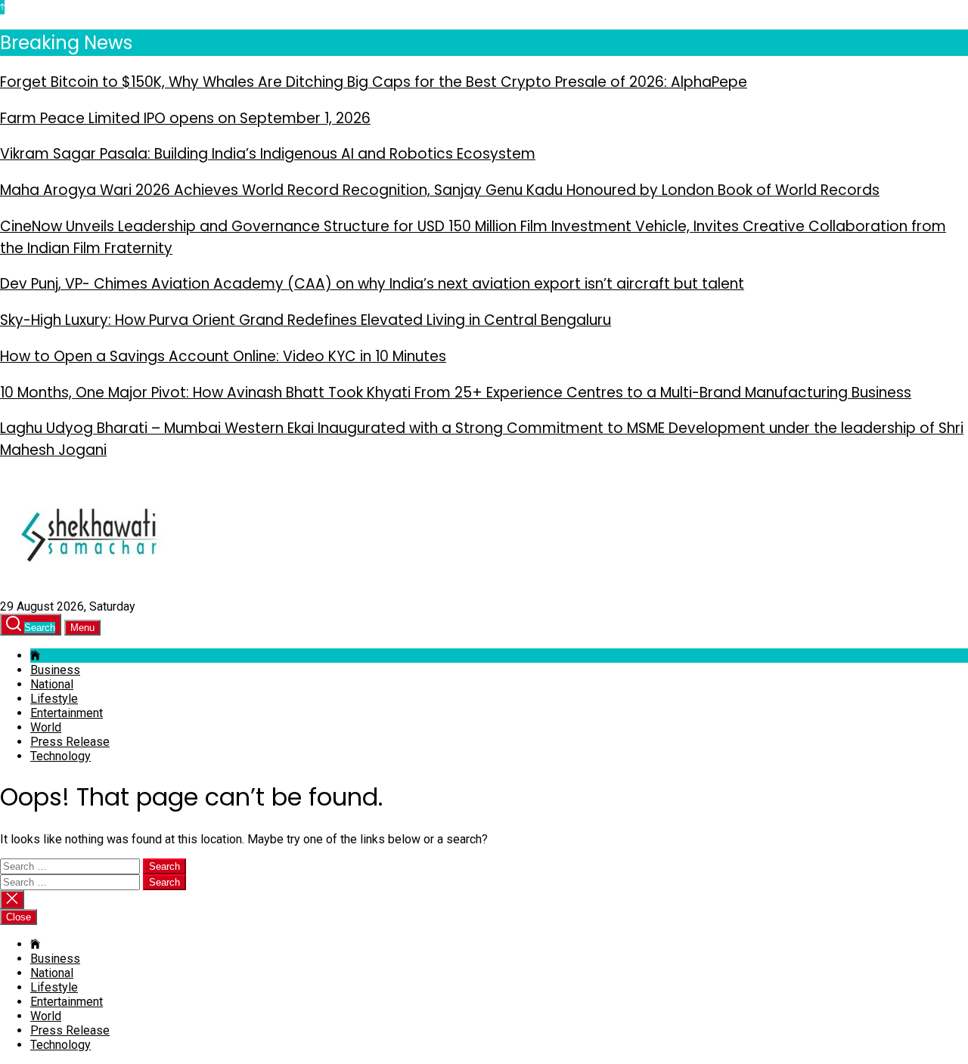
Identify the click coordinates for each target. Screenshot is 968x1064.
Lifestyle (54, 698)
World (45, 727)
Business (55, 670)
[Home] (35, 655)
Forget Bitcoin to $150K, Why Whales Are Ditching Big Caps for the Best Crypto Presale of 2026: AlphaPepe (373, 82)
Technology (60, 756)
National (51, 684)
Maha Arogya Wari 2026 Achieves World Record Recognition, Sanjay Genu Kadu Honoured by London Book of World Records (440, 190)
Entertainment (66, 713)
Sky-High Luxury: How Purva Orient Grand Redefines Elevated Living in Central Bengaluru (305, 320)
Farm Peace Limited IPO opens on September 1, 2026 (185, 118)
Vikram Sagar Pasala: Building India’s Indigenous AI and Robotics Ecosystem (267, 154)
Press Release (70, 742)
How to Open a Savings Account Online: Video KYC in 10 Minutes (223, 356)
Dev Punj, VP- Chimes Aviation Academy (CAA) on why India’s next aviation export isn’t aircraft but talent (372, 284)
